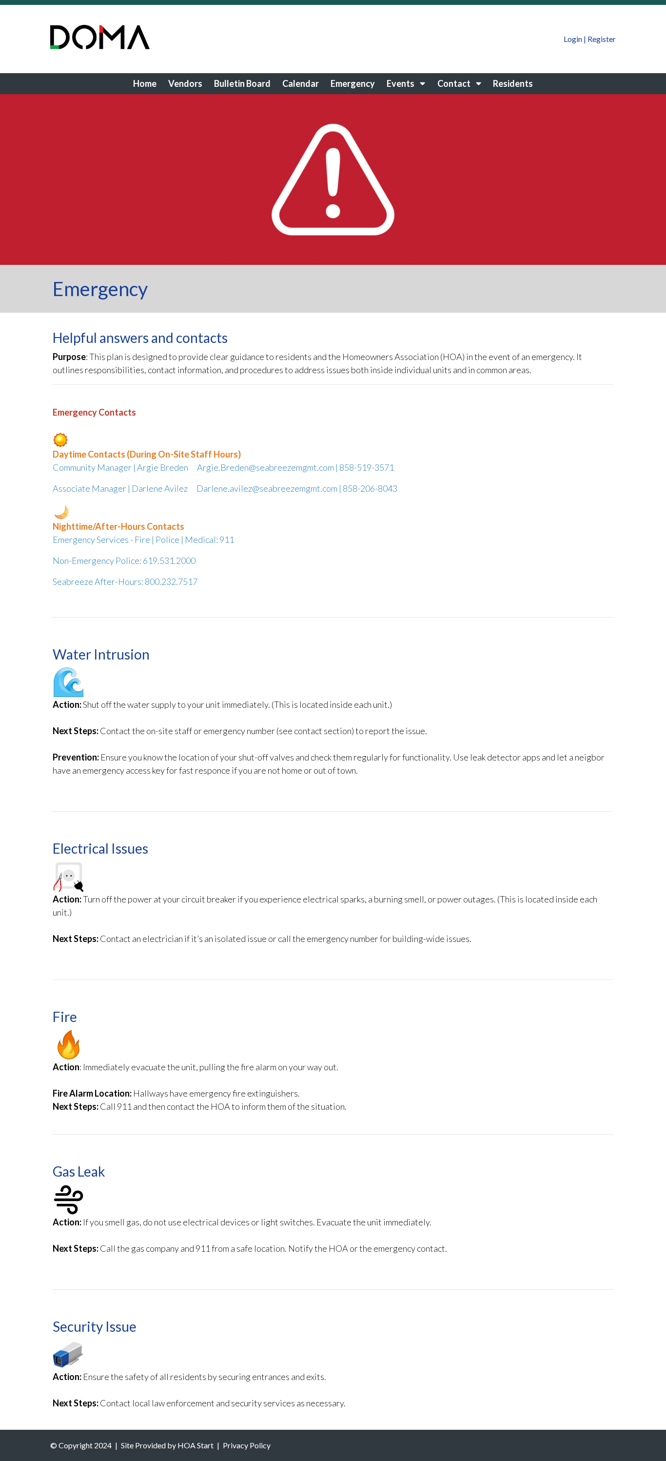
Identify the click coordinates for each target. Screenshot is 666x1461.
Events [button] (401, 83)
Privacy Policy (247, 1445)
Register (602, 38)
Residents (513, 83)
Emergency (353, 83)
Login (573, 38)
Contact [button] (454, 83)
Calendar (300, 83)
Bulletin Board (242, 83)
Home (145, 83)
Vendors (185, 83)
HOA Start (195, 1445)
